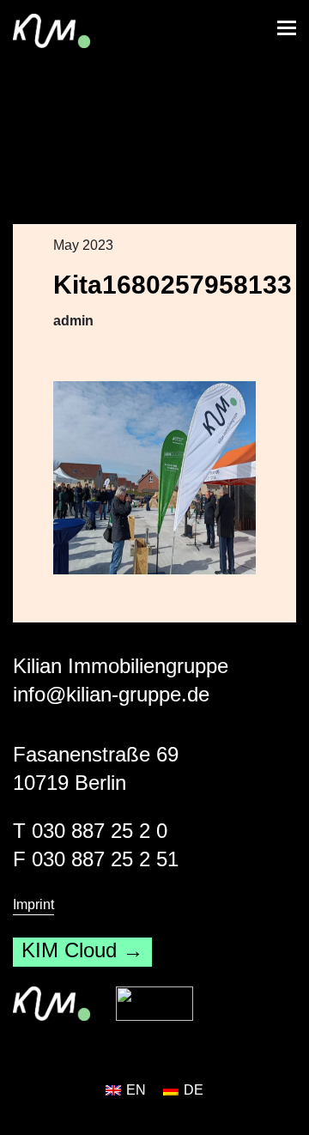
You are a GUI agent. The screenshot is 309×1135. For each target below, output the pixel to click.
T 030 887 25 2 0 (90, 830)
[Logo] (154, 1003)
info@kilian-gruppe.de (111, 694)
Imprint (33, 904)
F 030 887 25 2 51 (96, 859)
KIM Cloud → (82, 950)
